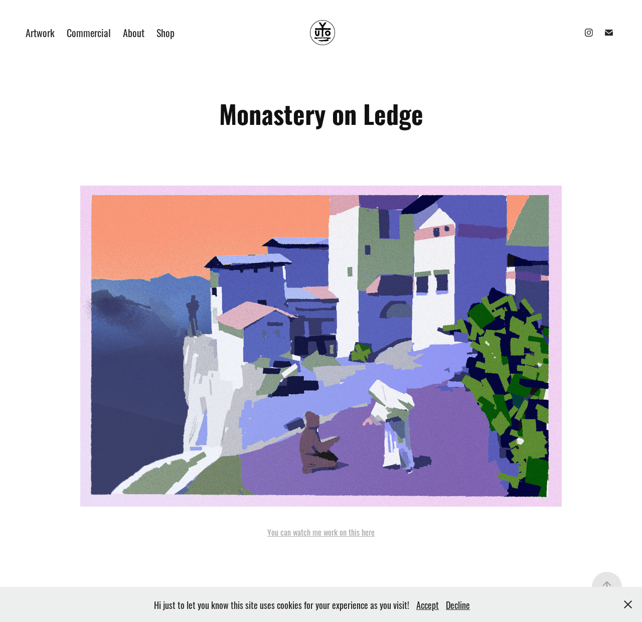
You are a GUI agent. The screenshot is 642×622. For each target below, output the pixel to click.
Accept (427, 604)
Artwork (40, 32)
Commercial (89, 32)
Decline (458, 604)
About (133, 32)
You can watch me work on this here (321, 531)
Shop (165, 32)
